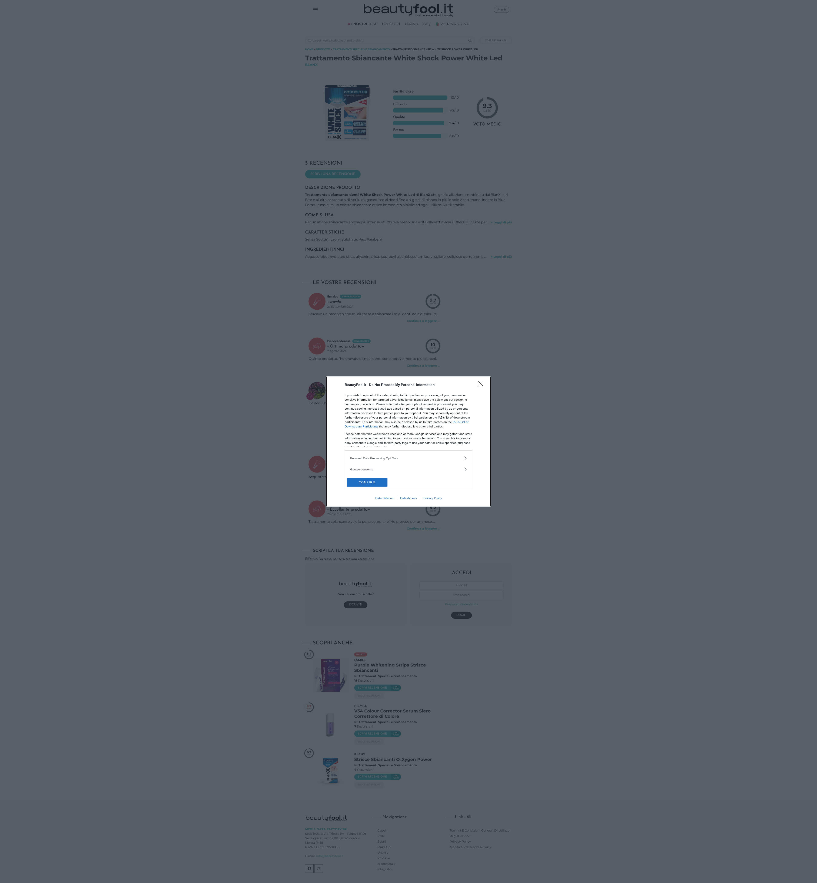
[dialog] (408, 441)
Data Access (408, 498)
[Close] (482, 385)
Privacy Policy (432, 498)
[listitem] (408, 458)
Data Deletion (384, 498)
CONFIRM (367, 482)
